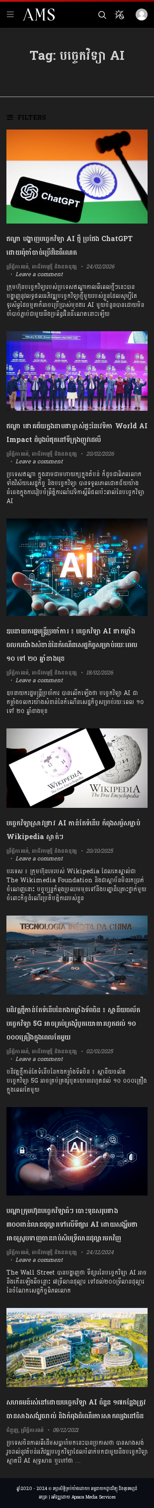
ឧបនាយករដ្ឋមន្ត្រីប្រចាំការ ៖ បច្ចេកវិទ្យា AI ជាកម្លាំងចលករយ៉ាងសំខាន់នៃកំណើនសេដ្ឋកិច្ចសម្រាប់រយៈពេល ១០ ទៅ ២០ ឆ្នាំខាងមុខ (71, 645)
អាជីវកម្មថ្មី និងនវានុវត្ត (54, 267)
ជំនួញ (12, 1430)
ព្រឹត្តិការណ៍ (17, 267)
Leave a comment (39, 274)
